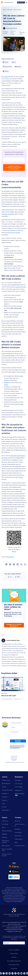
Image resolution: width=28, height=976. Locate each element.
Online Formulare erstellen (8, 926)
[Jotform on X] (4, 973)
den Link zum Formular (13, 232)
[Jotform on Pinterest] (18, 973)
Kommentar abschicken (18, 741)
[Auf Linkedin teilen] (13, 564)
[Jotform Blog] (12, 973)
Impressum (14, 968)
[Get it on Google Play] (14, 866)
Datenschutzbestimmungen (15, 747)
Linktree (6, 76)
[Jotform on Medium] (9, 973)
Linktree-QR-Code (20, 287)
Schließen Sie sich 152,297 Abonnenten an (14, 625)
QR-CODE (4, 693)
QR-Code (6, 191)
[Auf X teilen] (6, 564)
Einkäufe (6, 382)
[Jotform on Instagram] (24, 973)
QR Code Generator (8, 2)
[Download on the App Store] (14, 871)
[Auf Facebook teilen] (10, 564)
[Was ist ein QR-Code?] (13, 683)
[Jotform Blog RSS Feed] (25, 564)
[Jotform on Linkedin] (7, 973)
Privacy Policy (14, 953)
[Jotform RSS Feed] (15, 973)
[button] (14, 167)
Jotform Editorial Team (11, 28)
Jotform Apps (22, 485)
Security (14, 957)
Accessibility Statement (14, 961)
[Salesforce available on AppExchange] (14, 877)
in (4, 455)
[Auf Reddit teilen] (17, 564)
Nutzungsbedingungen (15, 748)
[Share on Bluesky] (21, 564)
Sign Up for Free (21, 2)
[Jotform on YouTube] (21, 973)
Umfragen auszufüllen (8, 214)
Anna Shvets (10, 557)
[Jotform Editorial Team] (4, 28)
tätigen (6, 384)
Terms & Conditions (14, 950)
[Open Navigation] (26, 2)
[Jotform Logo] (2, 2)
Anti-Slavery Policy (14, 964)
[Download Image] (19, 543)
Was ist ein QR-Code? (8, 696)
